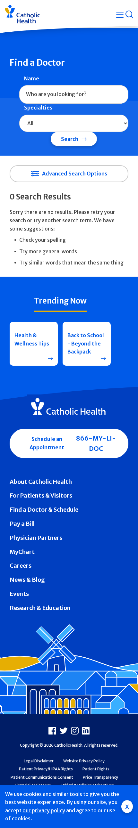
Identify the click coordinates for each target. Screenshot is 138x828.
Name (31, 78)
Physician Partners (36, 537)
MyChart (22, 552)
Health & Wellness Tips (31, 339)
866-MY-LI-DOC (96, 443)
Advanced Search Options (74, 173)
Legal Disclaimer (39, 761)
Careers (20, 565)
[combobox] (73, 94)
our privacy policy (43, 810)
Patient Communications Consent (42, 777)
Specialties (38, 107)
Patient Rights (95, 769)
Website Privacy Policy (84, 761)
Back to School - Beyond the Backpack (85, 343)
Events (19, 593)
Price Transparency (100, 777)
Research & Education (40, 608)
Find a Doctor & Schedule (44, 509)
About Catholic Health (41, 481)
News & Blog (27, 579)
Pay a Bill (22, 523)
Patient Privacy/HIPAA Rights (46, 769)
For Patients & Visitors (41, 495)
